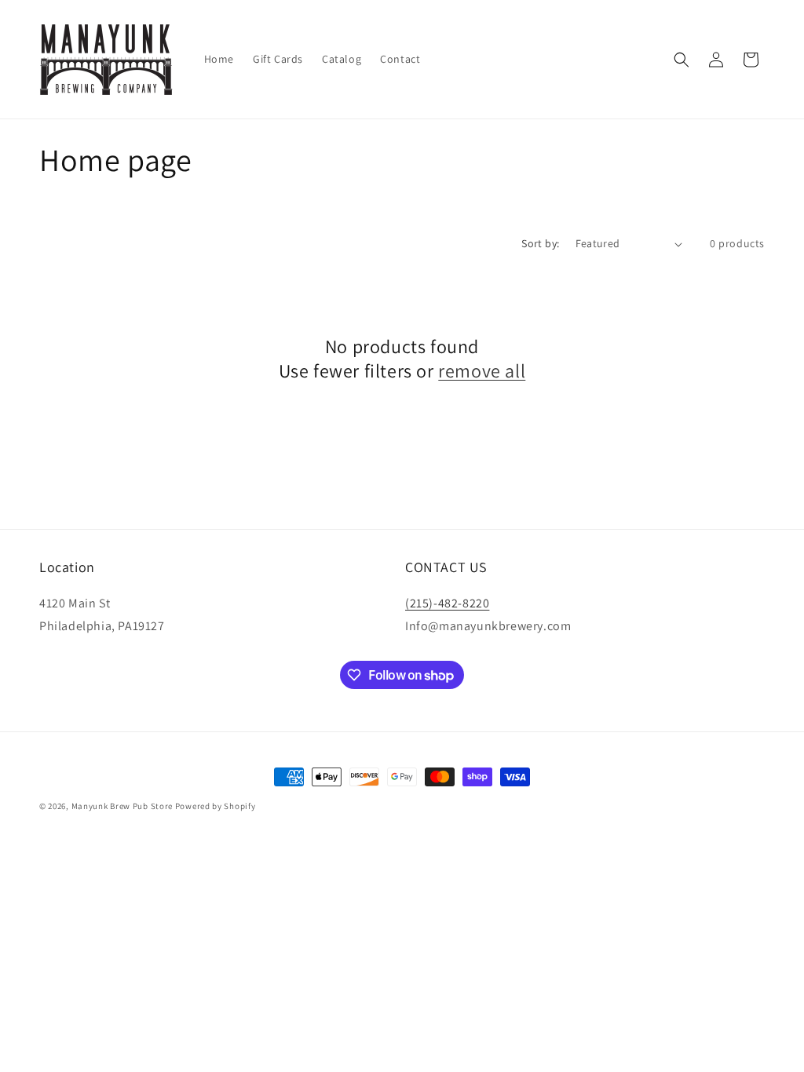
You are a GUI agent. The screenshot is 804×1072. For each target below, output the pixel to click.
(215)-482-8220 (447, 603)
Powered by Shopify (215, 805)
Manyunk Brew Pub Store (122, 805)
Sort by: (540, 243)
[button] (681, 59)
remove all (481, 371)
